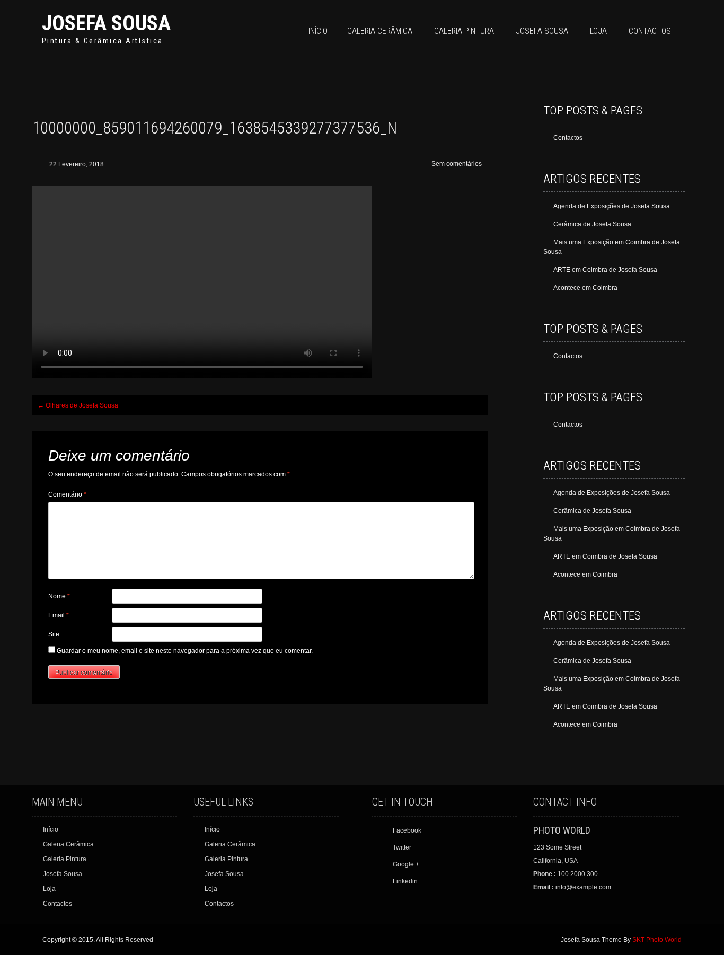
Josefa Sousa (106, 23)
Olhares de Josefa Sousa (78, 405)
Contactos (650, 31)
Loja (598, 31)
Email (58, 615)
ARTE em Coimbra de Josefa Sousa (605, 269)
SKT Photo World (657, 939)
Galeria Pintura (464, 31)
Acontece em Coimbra (585, 287)
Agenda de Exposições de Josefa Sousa (611, 206)
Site (53, 634)
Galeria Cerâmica (379, 31)
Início (318, 31)
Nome (59, 596)
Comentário (67, 494)
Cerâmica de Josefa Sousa (592, 224)
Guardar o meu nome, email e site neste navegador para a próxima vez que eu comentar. (185, 651)
